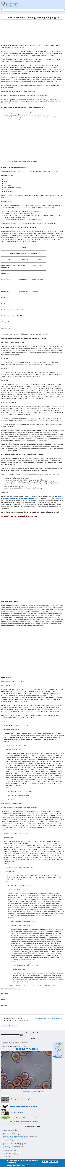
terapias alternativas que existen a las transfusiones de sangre (31, 497)
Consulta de (5, 1140)
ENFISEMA (5, 1130)
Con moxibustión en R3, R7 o (9, 1146)
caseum (5, 1132)
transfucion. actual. (14, 889)
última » (55, 986)
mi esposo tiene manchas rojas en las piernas (13, 1129)
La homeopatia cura (7, 1155)
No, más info (53, 1161)
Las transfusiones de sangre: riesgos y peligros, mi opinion (19, 807)
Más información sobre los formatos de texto (47, 1018)
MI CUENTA (3, 1159)
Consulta (5, 1147)
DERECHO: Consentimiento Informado (19, 795)
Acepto (45, 1161)
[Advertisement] (14, 31)
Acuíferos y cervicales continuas (10, 1143)
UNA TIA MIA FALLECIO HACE (8, 685)
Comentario (5, 1005)
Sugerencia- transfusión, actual (21, 925)
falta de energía (6, 1133)
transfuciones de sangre (11, 729)
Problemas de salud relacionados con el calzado (23, 1106)
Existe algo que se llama (13, 749)
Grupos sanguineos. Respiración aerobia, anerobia (23, 1122)
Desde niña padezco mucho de (9, 1145)
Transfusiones (8, 837)
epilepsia (5, 1150)
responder (4, 721)
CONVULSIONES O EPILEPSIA (9, 1152)
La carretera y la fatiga (16, 1112)
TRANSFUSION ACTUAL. (19, 969)
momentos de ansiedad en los (9, 1137)
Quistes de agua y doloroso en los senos (12, 1139)
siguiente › (48, 986)
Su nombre (4, 993)
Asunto (3, 999)
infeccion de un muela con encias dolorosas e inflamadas (15, 1136)
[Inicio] (10, 4)
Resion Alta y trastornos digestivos (10, 1134)
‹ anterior (17, 986)
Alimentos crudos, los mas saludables (11, 1149)
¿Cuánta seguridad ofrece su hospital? (20, 1099)
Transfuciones (10, 871)
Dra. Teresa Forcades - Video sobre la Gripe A (22, 1118)
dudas (4, 1156)
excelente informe (7, 1142)
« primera (10, 986)
